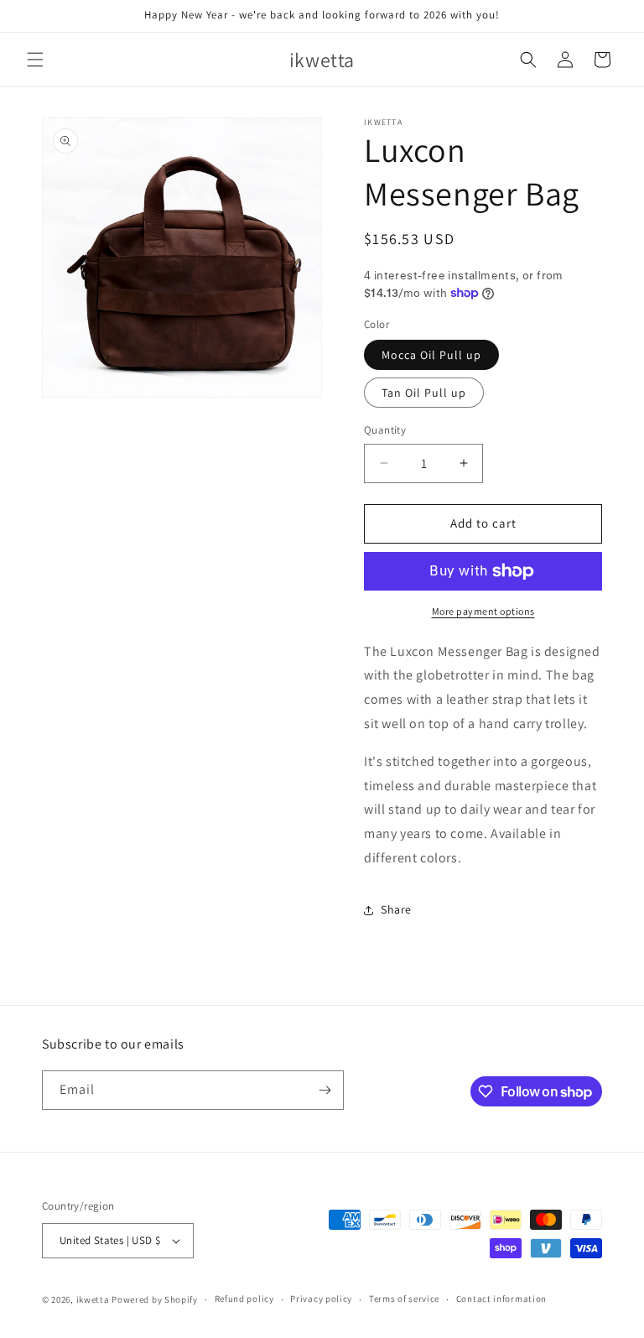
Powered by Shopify (155, 1299)
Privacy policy (321, 1298)
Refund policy (244, 1298)
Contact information (501, 1298)
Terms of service (404, 1298)
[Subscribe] (324, 1090)
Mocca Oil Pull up (431, 354)
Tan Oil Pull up (424, 392)
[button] (35, 59)
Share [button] (396, 909)
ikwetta (93, 1299)
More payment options (483, 611)
